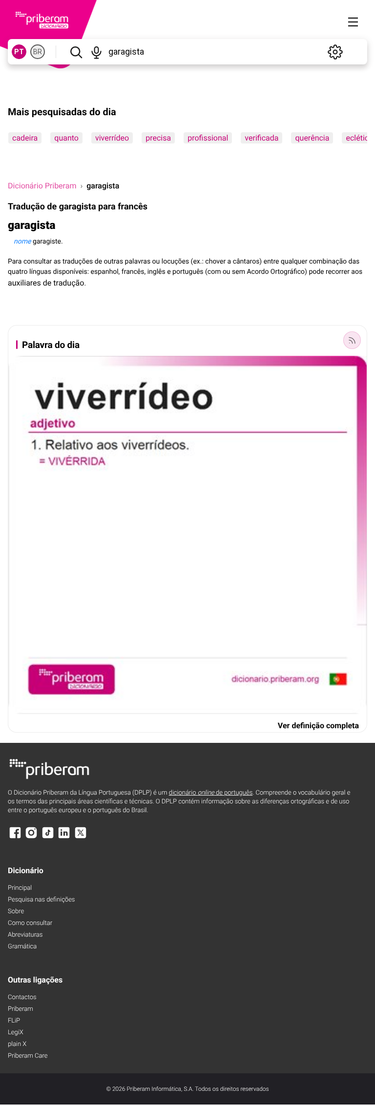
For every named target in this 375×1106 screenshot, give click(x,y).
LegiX (15, 1032)
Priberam (20, 1009)
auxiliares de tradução (46, 282)
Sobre (16, 911)
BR (37, 52)
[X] (80, 837)
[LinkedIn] (64, 837)
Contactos (22, 997)
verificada (261, 138)
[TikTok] (48, 837)
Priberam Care (27, 1056)
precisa (158, 138)
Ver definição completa (318, 725)
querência (312, 138)
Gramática (22, 946)
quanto (66, 138)
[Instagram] (31, 837)
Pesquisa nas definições (41, 899)
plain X (17, 1044)
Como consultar (30, 923)
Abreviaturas (25, 935)
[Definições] (335, 51)
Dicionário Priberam (42, 185)
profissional (208, 138)
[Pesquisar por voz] (97, 51)
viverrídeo (112, 138)
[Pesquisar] (76, 51)
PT (19, 52)
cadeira (25, 138)
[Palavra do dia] (352, 340)
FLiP (14, 1020)
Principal (20, 888)
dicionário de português (211, 793)
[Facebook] (15, 837)
